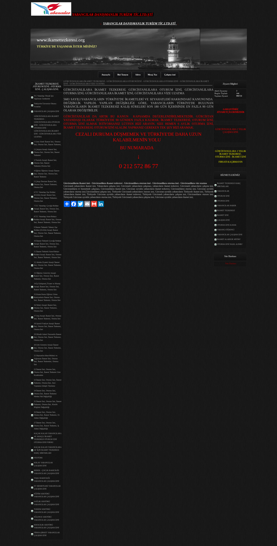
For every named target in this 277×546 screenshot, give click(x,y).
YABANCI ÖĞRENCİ (225, 230)
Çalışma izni (169, 75)
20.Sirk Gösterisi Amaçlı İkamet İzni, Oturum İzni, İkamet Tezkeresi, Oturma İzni (47, 348)
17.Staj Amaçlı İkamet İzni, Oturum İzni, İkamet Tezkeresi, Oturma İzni (47, 317)
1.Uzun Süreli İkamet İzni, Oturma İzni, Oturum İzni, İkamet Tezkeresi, (47, 143)
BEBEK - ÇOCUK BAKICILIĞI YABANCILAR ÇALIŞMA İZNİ (46, 471)
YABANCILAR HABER (226, 205)
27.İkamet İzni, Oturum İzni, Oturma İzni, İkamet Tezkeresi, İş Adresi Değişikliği (46, 426)
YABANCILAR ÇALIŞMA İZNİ (46, 111)
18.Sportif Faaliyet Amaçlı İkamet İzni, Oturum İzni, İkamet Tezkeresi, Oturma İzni (47, 326)
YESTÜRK (38, 458)
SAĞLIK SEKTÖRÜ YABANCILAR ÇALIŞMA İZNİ (46, 502)
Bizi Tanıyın (122, 75)
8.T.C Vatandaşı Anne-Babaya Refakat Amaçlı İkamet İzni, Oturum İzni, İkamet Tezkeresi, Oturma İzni (47, 219)
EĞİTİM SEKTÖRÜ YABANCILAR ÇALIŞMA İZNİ (46, 495)
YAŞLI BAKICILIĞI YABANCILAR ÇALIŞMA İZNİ (46, 479)
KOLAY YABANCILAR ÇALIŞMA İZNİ (43, 464)
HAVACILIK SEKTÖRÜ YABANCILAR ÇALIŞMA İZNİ (46, 526)
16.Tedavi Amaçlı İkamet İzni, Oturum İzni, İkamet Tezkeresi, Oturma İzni (45, 308)
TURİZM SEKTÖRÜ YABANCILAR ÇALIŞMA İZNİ (46, 510)
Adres (138, 75)
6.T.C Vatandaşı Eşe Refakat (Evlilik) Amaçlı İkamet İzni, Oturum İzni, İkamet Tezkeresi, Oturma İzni (45, 196)
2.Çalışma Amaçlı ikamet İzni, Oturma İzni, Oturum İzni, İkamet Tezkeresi (47, 152)
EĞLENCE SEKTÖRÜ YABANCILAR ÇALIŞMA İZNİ (46, 518)
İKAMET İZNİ (222, 215)
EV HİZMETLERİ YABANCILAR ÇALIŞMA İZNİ (47, 487)
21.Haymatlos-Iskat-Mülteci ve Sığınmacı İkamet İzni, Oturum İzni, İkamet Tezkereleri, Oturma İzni (46, 360)
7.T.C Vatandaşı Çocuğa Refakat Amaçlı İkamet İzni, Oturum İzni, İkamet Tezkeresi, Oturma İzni (46, 209)
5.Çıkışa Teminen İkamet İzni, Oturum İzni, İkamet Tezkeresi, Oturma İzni (45, 184)
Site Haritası (230, 263)
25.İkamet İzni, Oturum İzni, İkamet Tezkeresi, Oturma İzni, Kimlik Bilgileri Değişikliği (47, 404)
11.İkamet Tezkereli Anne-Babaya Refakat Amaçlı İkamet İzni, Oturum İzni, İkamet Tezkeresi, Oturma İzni (47, 254)
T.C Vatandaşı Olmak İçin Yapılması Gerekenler (44, 97)
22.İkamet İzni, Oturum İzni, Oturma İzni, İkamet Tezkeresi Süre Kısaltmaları (47, 372)
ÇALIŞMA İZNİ (223, 220)
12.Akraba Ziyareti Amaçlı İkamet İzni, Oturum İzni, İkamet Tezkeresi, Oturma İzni (47, 265)
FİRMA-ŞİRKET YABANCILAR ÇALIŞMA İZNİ (47, 534)
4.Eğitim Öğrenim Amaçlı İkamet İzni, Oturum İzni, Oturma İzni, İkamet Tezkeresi (46, 174)
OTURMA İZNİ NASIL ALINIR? (230, 244)
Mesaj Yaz (152, 75)
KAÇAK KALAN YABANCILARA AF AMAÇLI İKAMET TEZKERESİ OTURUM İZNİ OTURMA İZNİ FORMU (47, 437)
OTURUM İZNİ (223, 196)
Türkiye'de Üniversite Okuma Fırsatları (45, 105)
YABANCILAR (223, 191)
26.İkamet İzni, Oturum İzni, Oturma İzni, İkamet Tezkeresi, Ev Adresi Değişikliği (47, 415)
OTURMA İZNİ (223, 201)
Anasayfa (106, 75)
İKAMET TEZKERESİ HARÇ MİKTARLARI (229, 184)
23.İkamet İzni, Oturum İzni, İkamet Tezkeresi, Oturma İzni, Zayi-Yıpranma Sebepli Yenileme (47, 383)
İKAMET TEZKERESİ (226, 210)
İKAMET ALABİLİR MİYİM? (228, 239)
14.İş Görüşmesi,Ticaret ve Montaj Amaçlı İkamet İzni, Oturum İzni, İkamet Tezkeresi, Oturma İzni (47, 286)
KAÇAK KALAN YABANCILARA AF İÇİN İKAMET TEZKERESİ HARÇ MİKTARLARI (47, 450)
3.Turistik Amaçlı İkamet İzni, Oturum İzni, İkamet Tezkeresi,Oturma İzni (45, 163)
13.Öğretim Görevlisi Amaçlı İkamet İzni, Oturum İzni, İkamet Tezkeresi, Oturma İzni (46, 276)
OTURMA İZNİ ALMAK (226, 225)
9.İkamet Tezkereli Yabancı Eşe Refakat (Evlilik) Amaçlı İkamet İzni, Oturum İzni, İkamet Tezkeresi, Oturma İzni (47, 231)
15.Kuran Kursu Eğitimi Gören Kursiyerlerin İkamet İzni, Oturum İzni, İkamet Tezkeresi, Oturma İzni (47, 297)
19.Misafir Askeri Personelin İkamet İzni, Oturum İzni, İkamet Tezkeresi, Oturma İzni (47, 337)
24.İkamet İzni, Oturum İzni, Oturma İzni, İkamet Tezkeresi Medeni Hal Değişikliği (45, 393)
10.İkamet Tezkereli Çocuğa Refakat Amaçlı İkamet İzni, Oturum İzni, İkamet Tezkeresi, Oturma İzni (47, 244)
